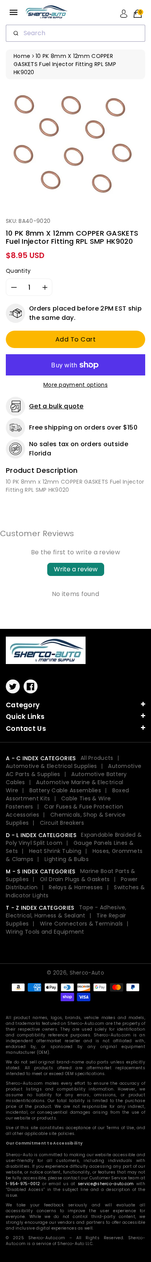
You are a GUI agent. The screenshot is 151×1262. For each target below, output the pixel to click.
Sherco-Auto (87, 973)
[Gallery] (75, 145)
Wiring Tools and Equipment (45, 932)
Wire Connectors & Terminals (81, 923)
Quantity (18, 271)
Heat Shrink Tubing (55, 851)
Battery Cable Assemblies (65, 790)
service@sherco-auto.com (106, 1184)
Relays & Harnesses (76, 887)
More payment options (75, 385)
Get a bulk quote (56, 406)
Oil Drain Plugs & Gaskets (75, 879)
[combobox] (75, 33)
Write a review (76, 569)
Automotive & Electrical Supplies (51, 766)
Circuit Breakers (62, 823)
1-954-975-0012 (23, 1184)
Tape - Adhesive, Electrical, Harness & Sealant (66, 911)
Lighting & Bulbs (67, 859)
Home (22, 56)
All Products (97, 758)
